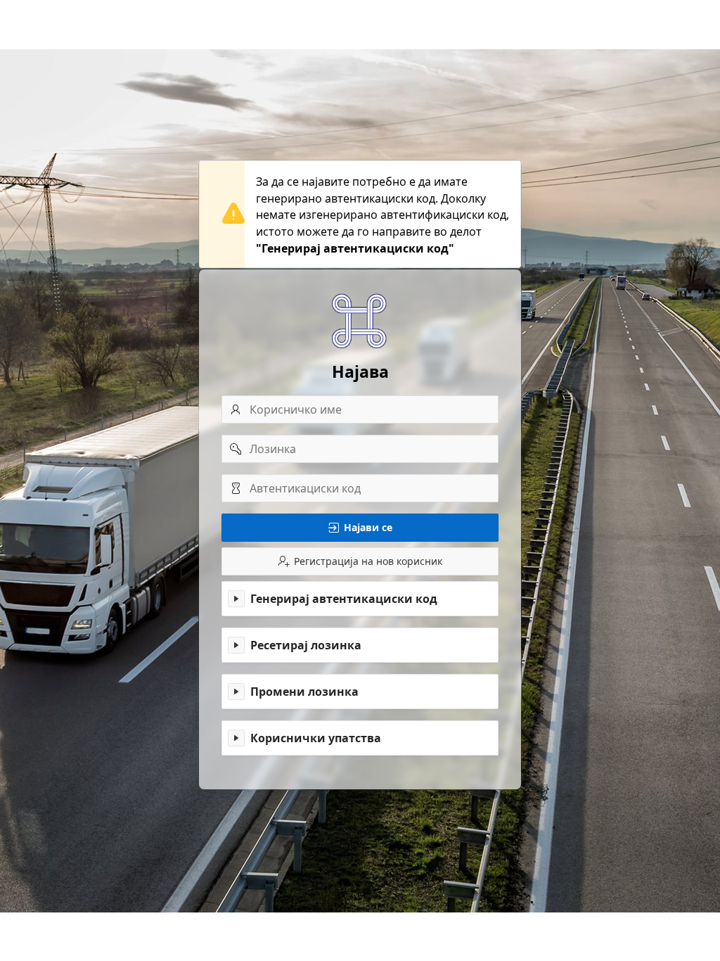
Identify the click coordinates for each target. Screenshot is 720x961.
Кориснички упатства (315, 738)
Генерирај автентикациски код (343, 598)
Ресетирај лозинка (305, 645)
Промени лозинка (304, 691)
